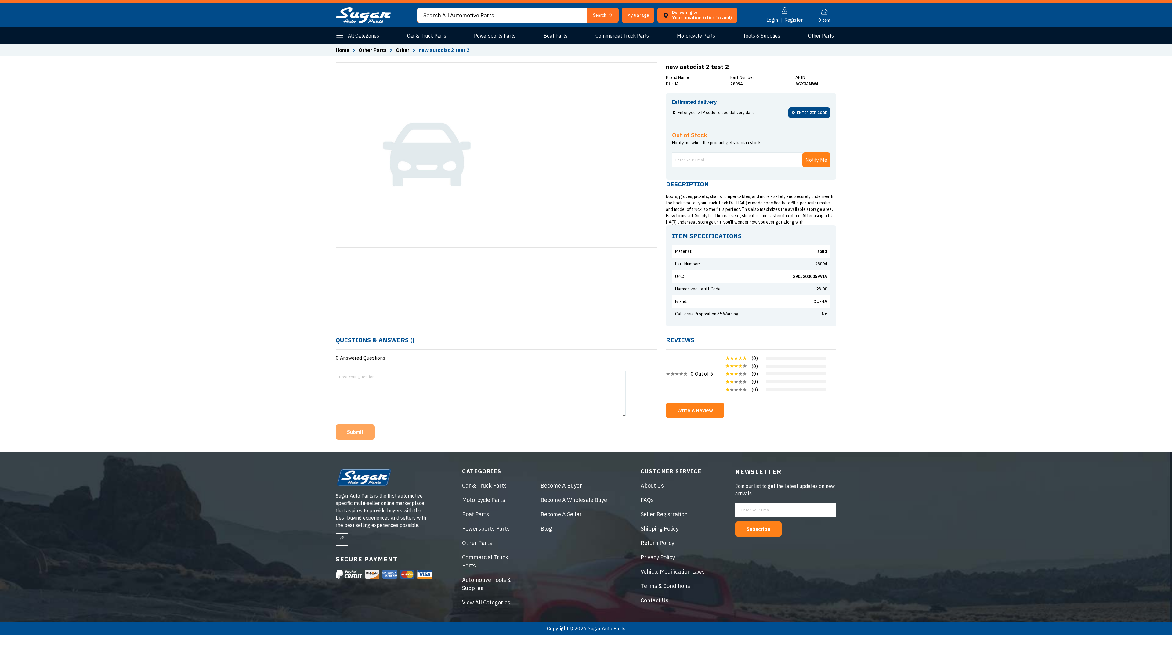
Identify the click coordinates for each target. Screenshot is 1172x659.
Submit (355, 432)
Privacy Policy (658, 557)
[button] (638, 15)
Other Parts (821, 36)
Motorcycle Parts (696, 36)
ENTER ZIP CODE (812, 112)
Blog (546, 528)
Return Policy (657, 542)
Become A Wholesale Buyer (575, 499)
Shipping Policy (659, 528)
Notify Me (816, 160)
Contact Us (654, 600)
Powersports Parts (494, 36)
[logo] (363, 21)
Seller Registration (664, 514)
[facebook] (342, 539)
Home (342, 50)
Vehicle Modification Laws (673, 571)
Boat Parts (555, 36)
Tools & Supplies (761, 36)
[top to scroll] (1154, 641)
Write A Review (695, 410)
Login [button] (772, 20)
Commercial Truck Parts (622, 36)
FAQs (647, 499)
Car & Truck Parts (426, 36)
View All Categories (486, 602)
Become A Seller (561, 514)
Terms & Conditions (665, 585)
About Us (652, 485)
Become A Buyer (561, 485)
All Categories (363, 36)
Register (793, 20)
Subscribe (758, 529)
